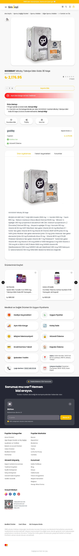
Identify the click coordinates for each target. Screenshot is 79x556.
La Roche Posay (36, 452)
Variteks (34, 455)
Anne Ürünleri (9, 437)
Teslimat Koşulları (11, 467)
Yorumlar (58, 153)
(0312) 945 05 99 (30, 368)
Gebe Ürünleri (9, 449)
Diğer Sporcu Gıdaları (50, 14)
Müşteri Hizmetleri (37, 479)
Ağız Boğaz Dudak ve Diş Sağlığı (15, 440)
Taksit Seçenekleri (42, 153)
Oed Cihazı (22, 524)
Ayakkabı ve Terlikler (12, 443)
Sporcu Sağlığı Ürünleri (21, 14)
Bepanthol (34, 440)
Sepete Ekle (44, 88)
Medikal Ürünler (10, 452)
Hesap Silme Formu (37, 484)
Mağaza (33, 481)
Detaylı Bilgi (32, 107)
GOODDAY (10, 71)
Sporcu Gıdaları (35, 14)
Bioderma (34, 443)
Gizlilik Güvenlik (10, 479)
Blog (32, 467)
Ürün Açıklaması (24, 153)
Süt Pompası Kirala (35, 524)
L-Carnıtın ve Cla (64, 14)
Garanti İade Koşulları (12, 476)
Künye (33, 470)
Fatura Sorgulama (37, 476)
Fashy (33, 449)
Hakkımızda (35, 473)
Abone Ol (66, 417)
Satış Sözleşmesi (10, 473)
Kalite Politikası (36, 464)
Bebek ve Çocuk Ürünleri (13, 446)
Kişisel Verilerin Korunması (14, 464)
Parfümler (8, 455)
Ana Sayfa (8, 14)
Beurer (33, 437)
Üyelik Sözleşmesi (11, 470)
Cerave (33, 446)
